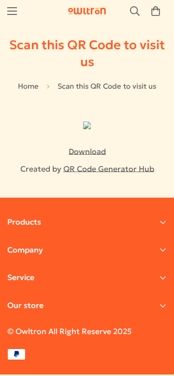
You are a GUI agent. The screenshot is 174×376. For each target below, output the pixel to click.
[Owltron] (87, 11)
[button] (156, 11)
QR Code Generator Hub (108, 169)
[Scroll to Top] (156, 325)
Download (87, 151)
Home (28, 86)
